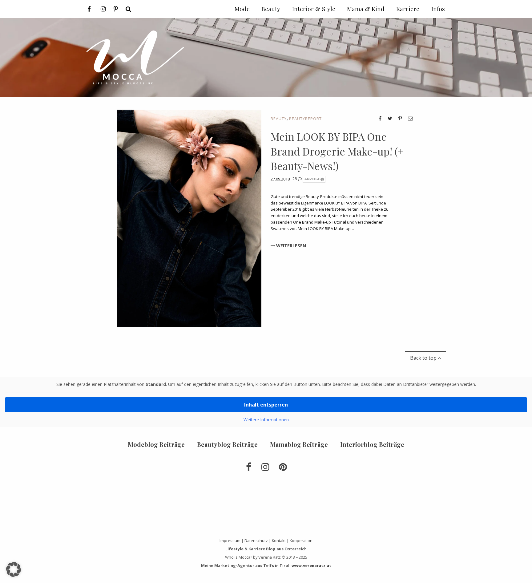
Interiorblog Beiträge (372, 444)
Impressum (230, 540)
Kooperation (301, 540)
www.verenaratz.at (311, 565)
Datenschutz (256, 540)
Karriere (407, 9)
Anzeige (312, 178)
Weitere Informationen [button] (266, 420)
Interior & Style (313, 9)
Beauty (279, 118)
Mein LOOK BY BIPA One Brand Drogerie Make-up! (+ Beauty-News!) (337, 151)
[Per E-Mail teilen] (410, 118)
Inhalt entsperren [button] (266, 404)
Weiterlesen (290, 246)
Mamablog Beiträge (299, 444)
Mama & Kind (366, 9)
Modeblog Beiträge (156, 444)
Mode (242, 9)
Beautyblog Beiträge (227, 444)
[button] (13, 569)
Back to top (424, 357)
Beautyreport (305, 118)
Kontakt (279, 540)
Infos (438, 9)
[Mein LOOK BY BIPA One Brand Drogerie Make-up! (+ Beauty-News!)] (189, 217)
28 (295, 178)
